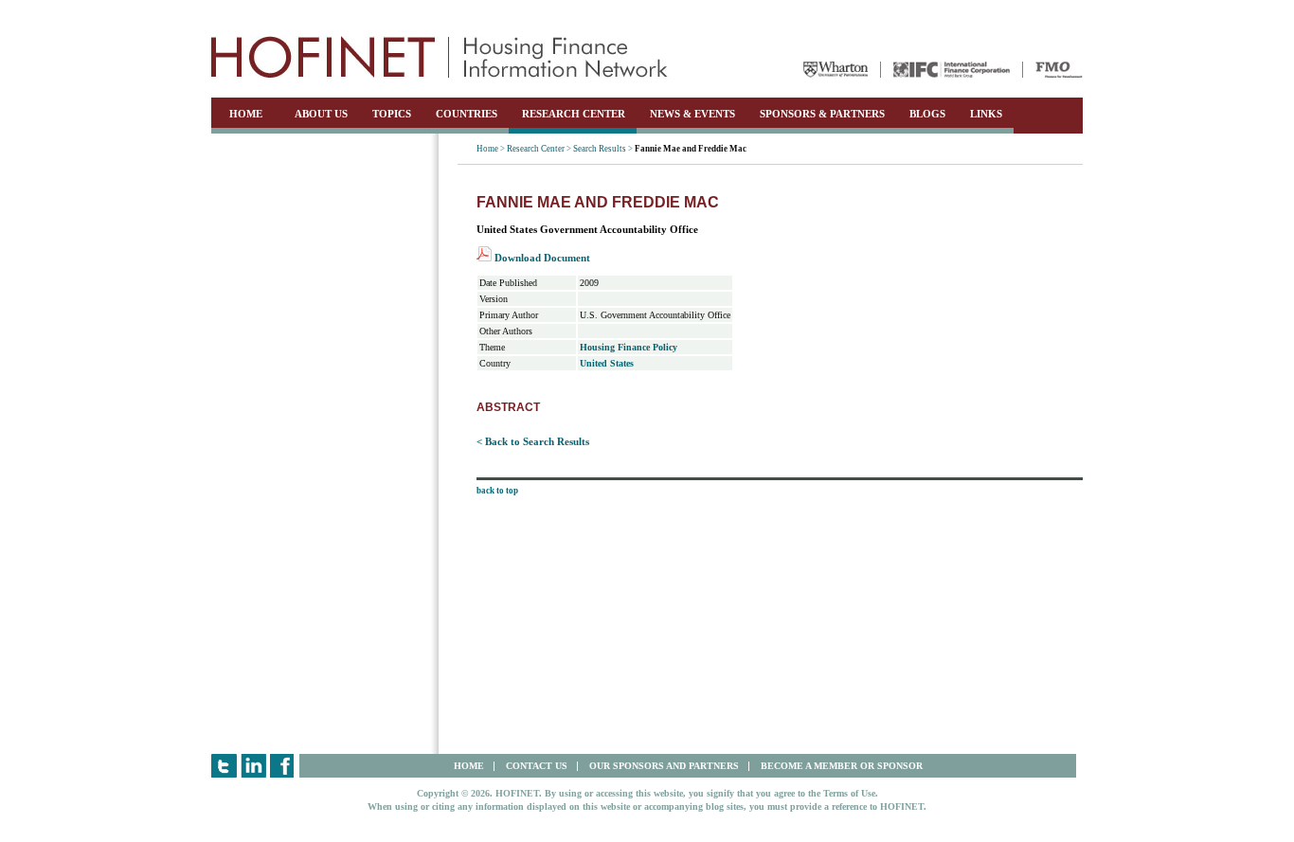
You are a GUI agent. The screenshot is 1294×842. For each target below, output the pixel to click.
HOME (245, 113)
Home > (490, 148)
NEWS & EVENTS (692, 113)
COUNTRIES (466, 113)
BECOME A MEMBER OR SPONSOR (842, 766)
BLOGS (927, 113)
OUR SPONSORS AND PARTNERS (664, 766)
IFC (951, 70)
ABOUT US (321, 113)
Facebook (283, 766)
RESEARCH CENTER (573, 113)
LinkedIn (253, 766)
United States (607, 363)
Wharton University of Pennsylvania (835, 70)
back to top (497, 490)
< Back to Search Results (532, 441)
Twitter (224, 766)
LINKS (986, 113)
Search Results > (603, 148)
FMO (1059, 70)
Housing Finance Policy (628, 347)
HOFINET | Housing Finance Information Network (439, 57)
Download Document (541, 257)
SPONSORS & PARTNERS (822, 113)
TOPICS (391, 113)
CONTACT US (536, 766)
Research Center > (539, 148)
